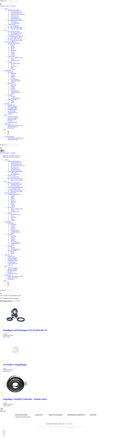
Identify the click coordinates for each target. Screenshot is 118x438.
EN (66, 424)
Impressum (42, 426)
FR (71, 424)
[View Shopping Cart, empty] (59, 143)
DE (63, 424)
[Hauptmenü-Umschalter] (2, 150)
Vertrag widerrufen (70, 427)
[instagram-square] (4, 433)
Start (1, 295)
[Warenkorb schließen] (1, 409)
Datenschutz (49, 426)
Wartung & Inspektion (54, 418)
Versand (8, 336)
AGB (38, 426)
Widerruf (56, 426)
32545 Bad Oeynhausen (72, 418)
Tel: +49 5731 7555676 (95, 417)
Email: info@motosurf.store (96, 418)
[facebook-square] (4, 431)
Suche (1, 0)
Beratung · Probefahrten (20, 418)
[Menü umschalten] (21, 10)
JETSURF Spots (52, 420)
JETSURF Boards (39, 417)
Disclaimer (79, 426)
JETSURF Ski (38, 418)
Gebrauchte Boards (39, 420)
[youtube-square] (4, 435)
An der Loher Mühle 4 (72, 417)
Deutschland (70, 420)
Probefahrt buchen (53, 417)
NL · (69, 424)
